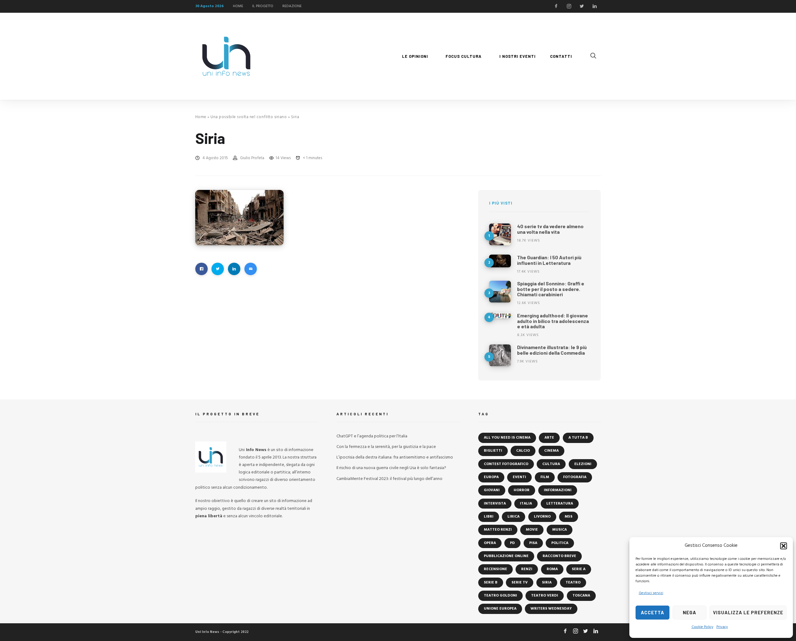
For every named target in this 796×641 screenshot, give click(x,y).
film (544, 477)
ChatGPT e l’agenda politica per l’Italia (371, 436)
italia (526, 503)
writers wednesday (551, 609)
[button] (783, 546)
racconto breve (559, 556)
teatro (573, 582)
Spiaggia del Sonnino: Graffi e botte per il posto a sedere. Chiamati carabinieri (550, 288)
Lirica (513, 517)
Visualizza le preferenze (748, 612)
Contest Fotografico (506, 464)
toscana (581, 596)
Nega (689, 612)
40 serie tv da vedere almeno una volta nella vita (550, 229)
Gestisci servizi (651, 593)
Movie (532, 530)
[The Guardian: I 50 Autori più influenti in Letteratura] (500, 261)
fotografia (574, 477)
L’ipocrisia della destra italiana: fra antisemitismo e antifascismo (394, 457)
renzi (526, 569)
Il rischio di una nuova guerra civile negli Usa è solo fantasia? (391, 468)
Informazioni (558, 490)
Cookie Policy (702, 627)
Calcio (523, 451)
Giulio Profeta (252, 158)
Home (200, 117)
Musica (559, 530)
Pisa (533, 543)
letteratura (559, 503)
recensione (495, 569)
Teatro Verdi (544, 596)
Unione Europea (500, 609)
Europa (491, 477)
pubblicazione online (506, 556)
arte (549, 438)
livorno (542, 517)
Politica (559, 543)
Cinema (551, 451)
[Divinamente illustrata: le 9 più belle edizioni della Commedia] (500, 355)
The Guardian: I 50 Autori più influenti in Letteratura (549, 260)
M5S (568, 517)
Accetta (652, 612)
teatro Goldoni (500, 596)
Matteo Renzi (498, 530)
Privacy (722, 627)
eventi (519, 477)
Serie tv (519, 582)
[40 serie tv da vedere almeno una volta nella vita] (500, 234)
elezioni (582, 464)
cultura (551, 464)
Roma (552, 569)
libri (488, 517)
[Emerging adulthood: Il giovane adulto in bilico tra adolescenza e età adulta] (500, 315)
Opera (490, 543)
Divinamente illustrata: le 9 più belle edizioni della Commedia (552, 350)
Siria (547, 582)
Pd (512, 543)
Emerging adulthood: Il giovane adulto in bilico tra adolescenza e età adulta (553, 320)
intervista (495, 503)
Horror (522, 490)
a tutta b (578, 438)
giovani (492, 490)
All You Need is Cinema (507, 438)
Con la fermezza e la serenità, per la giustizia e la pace (386, 446)
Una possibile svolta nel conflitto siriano (249, 117)
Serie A (578, 569)
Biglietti (493, 451)
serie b (490, 582)
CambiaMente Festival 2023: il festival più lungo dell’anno (389, 478)
